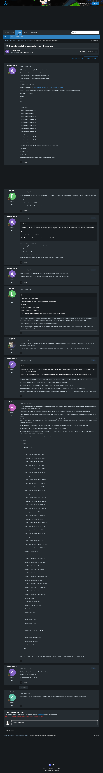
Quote (25, 162)
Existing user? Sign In (84, 3)
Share (83, 51)
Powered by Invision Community (51, 770)
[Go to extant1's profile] (12, 196)
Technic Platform (9, 32)
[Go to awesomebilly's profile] (7, 51)
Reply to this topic (91, 58)
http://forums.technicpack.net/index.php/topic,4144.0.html (48, 87)
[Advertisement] (51, 18)
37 (13, 352)
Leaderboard (33, 32)
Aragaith (12, 339)
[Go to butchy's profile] (12, 407)
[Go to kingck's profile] (12, 697)
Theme (44, 768)
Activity (25, 32)
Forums (6, 36)
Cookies (58, 768)
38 (13, 705)
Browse (19, 32)
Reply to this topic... (19, 722)
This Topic (91, 32)
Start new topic (76, 58)
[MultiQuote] (21, 162)
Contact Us (52, 768)
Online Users (19, 36)
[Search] (97, 32)
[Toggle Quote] (22, 223)
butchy (11, 402)
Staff (12, 36)
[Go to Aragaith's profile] (12, 344)
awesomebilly (16, 50)
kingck (11, 692)
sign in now (41, 714)
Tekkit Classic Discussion (26, 52)
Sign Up (96, 3)
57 (13, 79)
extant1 (11, 190)
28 (13, 204)
